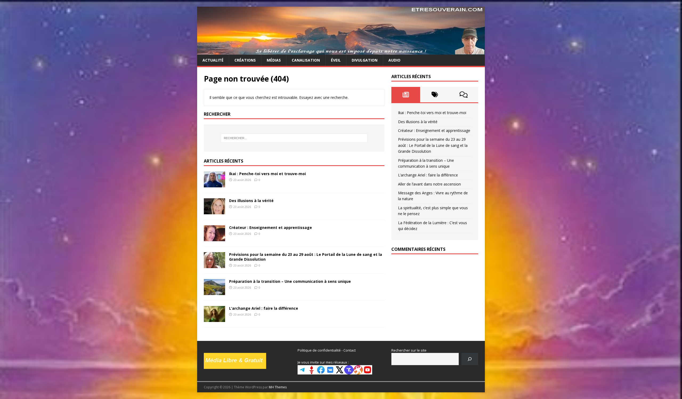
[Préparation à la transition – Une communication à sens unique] (214, 291)
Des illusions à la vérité (251, 200)
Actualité (213, 60)
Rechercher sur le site (409, 350)
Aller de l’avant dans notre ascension (429, 184)
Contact (349, 350)
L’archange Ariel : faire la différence (263, 308)
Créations (245, 60)
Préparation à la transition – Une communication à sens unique (290, 281)
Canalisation (306, 60)
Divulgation (364, 60)
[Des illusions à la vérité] (214, 210)
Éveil (336, 60)
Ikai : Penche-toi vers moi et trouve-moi (267, 173)
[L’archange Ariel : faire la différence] (214, 318)
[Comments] (463, 94)
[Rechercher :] (294, 138)
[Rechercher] (469, 359)
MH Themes (278, 387)
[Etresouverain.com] (341, 51)
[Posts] (405, 94)
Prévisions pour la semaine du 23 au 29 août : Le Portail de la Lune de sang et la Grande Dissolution (305, 257)
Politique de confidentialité (319, 350)
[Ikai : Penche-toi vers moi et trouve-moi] (214, 184)
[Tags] (434, 94)
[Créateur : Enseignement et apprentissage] (214, 237)
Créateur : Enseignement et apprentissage (270, 227)
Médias (274, 60)
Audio (394, 60)
